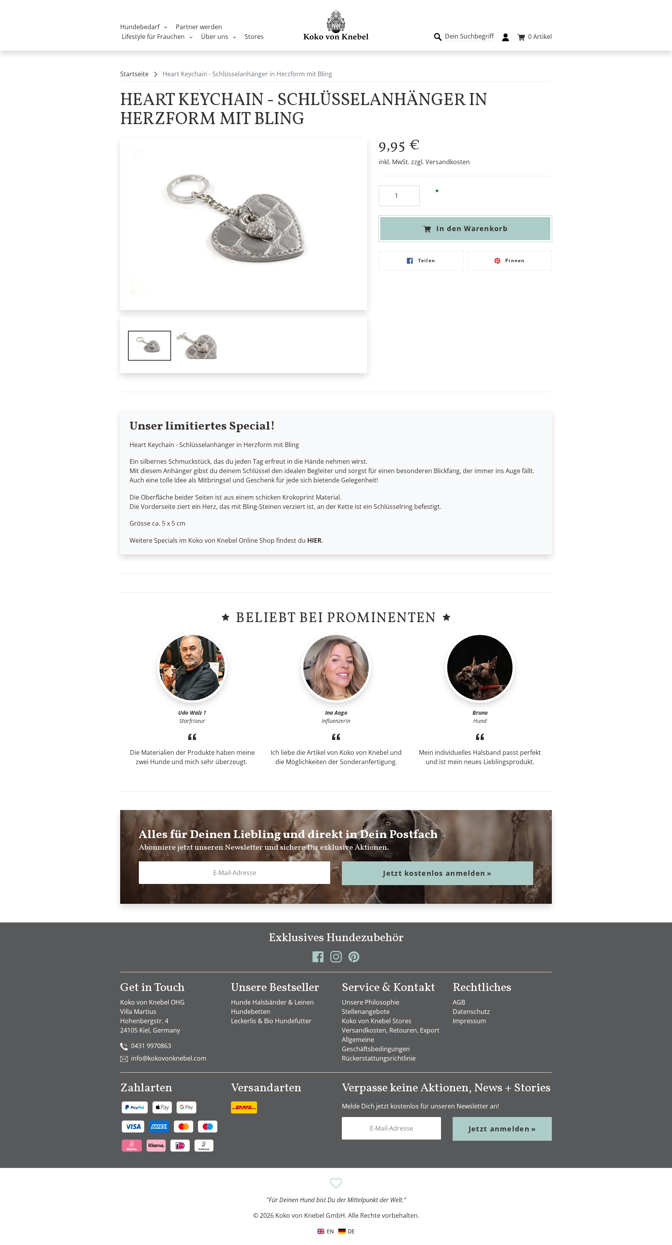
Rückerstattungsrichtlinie (379, 1058)
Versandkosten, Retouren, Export (390, 1030)
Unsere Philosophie (370, 1002)
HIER (314, 540)
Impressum (469, 1021)
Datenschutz (471, 1011)
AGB (459, 1002)
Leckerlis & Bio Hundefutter (271, 1021)
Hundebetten (250, 1011)
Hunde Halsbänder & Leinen (272, 1002)
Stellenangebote (366, 1011)
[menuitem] (346, 1231)
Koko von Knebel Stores (376, 1021)
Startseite (134, 74)
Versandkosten (447, 162)
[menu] (336, 1231)
